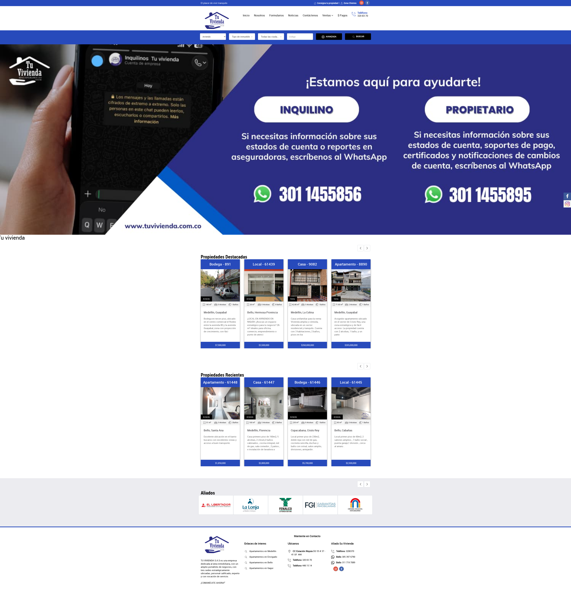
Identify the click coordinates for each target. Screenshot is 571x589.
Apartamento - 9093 (351, 264)
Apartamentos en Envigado (263, 556)
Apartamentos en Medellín (262, 551)
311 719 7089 (345, 562)
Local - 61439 (220, 264)
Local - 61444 (351, 382)
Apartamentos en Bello (261, 562)
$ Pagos (342, 15)
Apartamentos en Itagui (261, 568)
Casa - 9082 (263, 264)
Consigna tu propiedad (327, 3)
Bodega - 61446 (264, 382)
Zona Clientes (350, 3)
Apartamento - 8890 (307, 264)
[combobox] (242, 36)
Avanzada (331, 36)
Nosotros (259, 15)
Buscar (360, 36)
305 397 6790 (345, 556)
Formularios (276, 15)
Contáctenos (310, 15)
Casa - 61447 (220, 382)
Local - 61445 (307, 382)
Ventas (326, 15)
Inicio (246, 15)
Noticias (293, 15)
